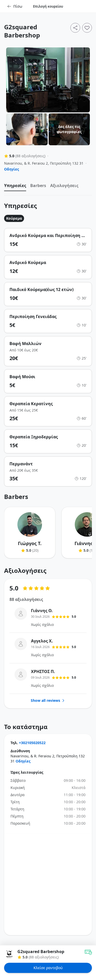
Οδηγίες (11, 169)
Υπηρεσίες (15, 185)
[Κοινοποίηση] (75, 28)
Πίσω (17, 6)
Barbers (38, 185)
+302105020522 (32, 742)
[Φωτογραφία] (48, 79)
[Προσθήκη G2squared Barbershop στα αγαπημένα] (87, 28)
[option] (15, 186)
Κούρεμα (14, 218)
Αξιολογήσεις (64, 185)
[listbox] (48, 186)
